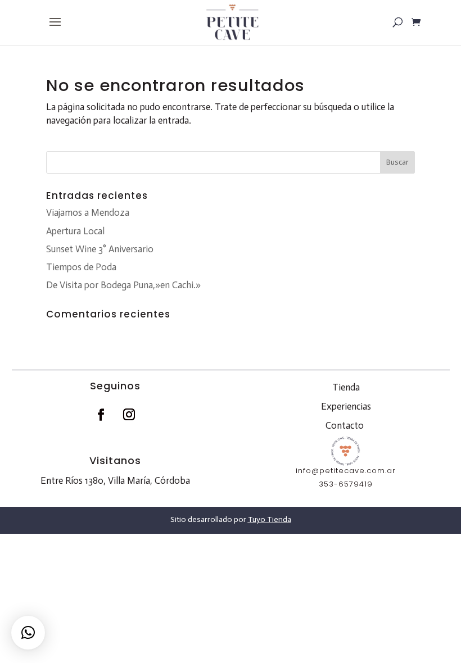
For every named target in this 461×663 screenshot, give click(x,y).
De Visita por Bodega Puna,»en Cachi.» (123, 284)
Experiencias (346, 406)
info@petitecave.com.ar (346, 470)
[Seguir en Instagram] (129, 414)
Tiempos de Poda (81, 267)
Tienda (346, 387)
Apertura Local (75, 231)
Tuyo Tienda (269, 519)
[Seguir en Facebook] (101, 414)
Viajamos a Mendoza (87, 212)
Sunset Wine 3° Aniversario (99, 249)
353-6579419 (346, 484)
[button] (28, 633)
